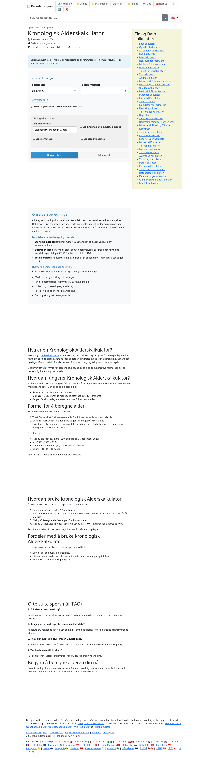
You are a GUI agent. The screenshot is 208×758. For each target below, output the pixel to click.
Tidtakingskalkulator (150, 159)
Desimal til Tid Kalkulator (152, 91)
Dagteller (144, 115)
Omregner (108, 732)
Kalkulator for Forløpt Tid (152, 104)
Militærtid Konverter (150, 142)
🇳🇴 (161, 3)
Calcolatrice (81, 741)
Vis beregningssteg (94, 138)
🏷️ (173, 3)
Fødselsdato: (38, 84)
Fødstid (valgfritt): (91, 84)
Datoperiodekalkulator (151, 172)
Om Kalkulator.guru (36, 732)
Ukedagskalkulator (149, 87)
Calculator (141, 741)
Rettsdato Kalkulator (150, 166)
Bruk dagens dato (44, 106)
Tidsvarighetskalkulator (152, 70)
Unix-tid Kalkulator (149, 67)
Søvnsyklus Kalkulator (151, 118)
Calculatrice (88, 745)
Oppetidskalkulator (149, 47)
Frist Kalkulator (147, 57)
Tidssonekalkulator (149, 145)
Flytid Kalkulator (147, 53)
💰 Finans (133, 3)
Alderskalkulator (50, 355)
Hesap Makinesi (108, 745)
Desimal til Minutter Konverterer (156, 121)
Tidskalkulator (147, 74)
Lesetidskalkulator (149, 183)
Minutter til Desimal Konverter (155, 81)
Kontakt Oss (56, 732)
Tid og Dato (47, 27)
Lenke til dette (56, 47)
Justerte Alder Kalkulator (152, 138)
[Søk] (165, 17)
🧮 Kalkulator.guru (40, 6)
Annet (37, 27)
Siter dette (36, 47)
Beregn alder (54, 155)
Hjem (30, 27)
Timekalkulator (147, 101)
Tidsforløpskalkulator (150, 132)
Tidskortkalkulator (149, 152)
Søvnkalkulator (147, 43)
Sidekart (96, 732)
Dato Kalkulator (147, 162)
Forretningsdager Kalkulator (154, 84)
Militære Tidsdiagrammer (153, 64)
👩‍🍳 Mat (147, 3)
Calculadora (99, 741)
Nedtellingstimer (148, 108)
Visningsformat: (42, 123)
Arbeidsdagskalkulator (151, 50)
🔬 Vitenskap (65, 3)
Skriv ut (34, 43)
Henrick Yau (47, 39)
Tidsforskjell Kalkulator (151, 111)
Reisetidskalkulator (149, 135)
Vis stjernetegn (44, 138)
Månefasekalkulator (150, 149)
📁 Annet (82, 3)
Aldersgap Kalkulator (150, 155)
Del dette (75, 47)
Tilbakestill (104, 155)
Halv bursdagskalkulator (152, 60)
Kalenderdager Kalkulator (153, 176)
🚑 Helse (118, 3)
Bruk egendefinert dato (70, 106)
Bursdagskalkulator (149, 94)
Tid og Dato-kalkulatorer (91, 723)
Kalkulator (128, 745)
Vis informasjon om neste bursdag (102, 126)
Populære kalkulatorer (77, 732)
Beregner (64, 741)
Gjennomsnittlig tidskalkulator (155, 179)
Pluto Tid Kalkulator (149, 98)
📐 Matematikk (100, 3)
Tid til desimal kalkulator (152, 169)
